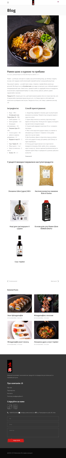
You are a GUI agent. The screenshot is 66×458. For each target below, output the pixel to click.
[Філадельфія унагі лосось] (19, 330)
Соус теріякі (20, 262)
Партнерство (11, 390)
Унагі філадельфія (15, 315)
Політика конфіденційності (15, 396)
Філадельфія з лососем (43, 315)
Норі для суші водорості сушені (20, 227)
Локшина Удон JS (14, 128)
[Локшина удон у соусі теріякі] (46, 330)
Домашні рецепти (17, 74)
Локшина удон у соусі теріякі (46, 342)
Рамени (34, 74)
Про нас (9, 387)
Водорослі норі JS (14, 139)
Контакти (10, 393)
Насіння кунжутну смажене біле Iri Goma (46, 192)
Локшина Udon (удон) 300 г (19, 191)
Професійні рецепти (27, 74)
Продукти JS (11, 96)
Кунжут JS (12, 152)
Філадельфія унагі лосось (18, 342)
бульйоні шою (27, 86)
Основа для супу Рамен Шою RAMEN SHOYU (46, 227)
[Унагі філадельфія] (19, 303)
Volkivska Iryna (12, 318)
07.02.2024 (9, 74)
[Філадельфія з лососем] (46, 303)
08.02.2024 (19, 318)
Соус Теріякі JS (13, 144)
